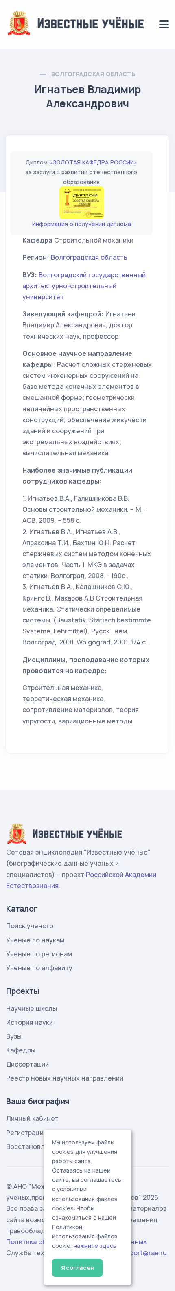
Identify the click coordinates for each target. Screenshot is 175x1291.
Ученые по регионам (39, 953)
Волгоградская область (93, 74)
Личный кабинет (32, 1118)
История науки (29, 1022)
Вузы (14, 1036)
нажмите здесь (95, 1245)
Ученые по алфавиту (39, 967)
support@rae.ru (142, 1252)
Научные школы (31, 1008)
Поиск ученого (29, 925)
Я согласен (77, 1267)
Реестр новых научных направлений (64, 1078)
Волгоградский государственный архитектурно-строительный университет (84, 285)
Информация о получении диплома (81, 224)
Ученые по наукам (35, 940)
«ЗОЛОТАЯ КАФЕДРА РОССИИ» (93, 162)
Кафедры (20, 1050)
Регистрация (26, 1132)
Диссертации (27, 1064)
